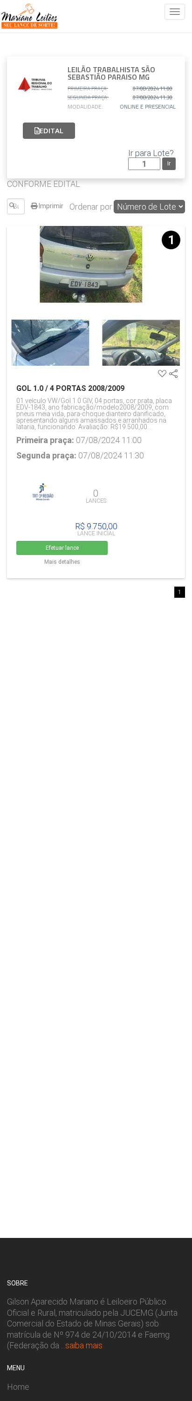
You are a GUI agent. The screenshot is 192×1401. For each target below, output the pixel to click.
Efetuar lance (62, 548)
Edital (51, 130)
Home (18, 1387)
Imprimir (50, 206)
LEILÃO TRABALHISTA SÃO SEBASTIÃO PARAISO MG (111, 73)
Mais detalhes (62, 562)
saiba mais (84, 1345)
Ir (169, 163)
